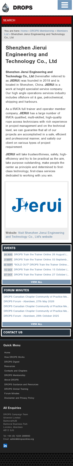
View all (36, 282)
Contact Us (12, 332)
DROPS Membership (42, 30)
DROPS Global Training (16, 388)
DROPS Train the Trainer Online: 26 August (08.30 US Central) (37, 254)
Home (24, 30)
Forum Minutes (11, 393)
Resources (9, 366)
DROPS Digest (11, 361)
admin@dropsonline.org (22, 439)
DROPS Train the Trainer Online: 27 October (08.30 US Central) (37, 274)
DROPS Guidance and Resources (21, 384)
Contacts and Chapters (15, 370)
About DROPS (11, 379)
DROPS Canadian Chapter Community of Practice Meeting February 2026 (37, 311)
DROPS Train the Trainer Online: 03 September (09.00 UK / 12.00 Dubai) (37, 259)
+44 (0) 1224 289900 (18, 435)
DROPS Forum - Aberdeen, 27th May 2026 (29, 301)
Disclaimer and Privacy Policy (19, 397)
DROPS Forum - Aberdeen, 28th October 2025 (31, 316)
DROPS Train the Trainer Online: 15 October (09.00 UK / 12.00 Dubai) (37, 269)
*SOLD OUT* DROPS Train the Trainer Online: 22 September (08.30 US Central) (37, 264)
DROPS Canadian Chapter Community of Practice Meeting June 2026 (37, 296)
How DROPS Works (14, 357)
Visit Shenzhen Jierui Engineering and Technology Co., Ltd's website (35, 235)
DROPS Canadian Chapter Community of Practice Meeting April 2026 (37, 306)
